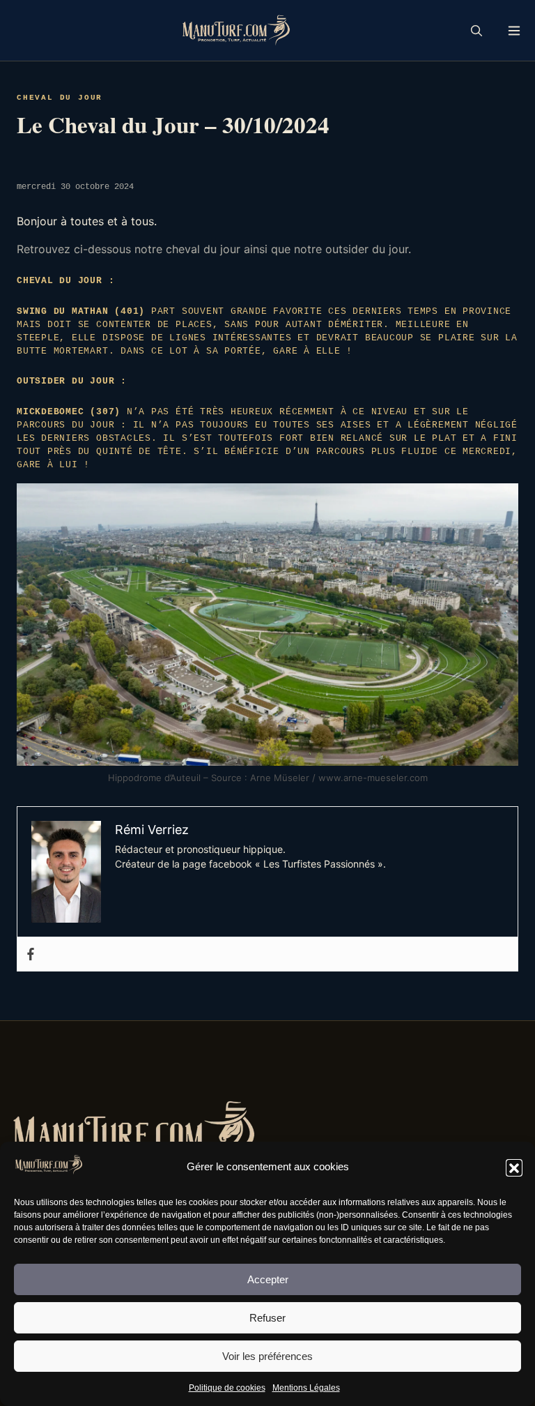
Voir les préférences (267, 1356)
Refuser (267, 1318)
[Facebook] (30, 954)
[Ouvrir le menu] (514, 30)
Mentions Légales (306, 1388)
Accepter (267, 1279)
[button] (514, 1167)
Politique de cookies (227, 1388)
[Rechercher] (476, 30)
